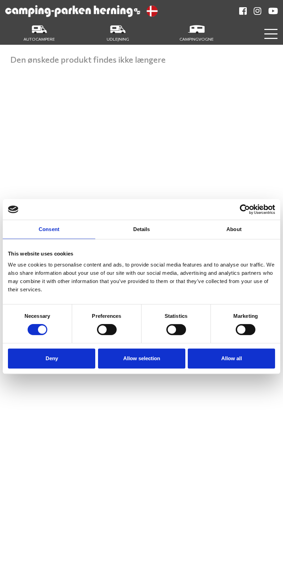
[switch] (107, 329)
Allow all (231, 358)
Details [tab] (141, 229)
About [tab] (234, 229)
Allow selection (141, 358)
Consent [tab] (49, 229)
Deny (52, 358)
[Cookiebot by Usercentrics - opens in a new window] (245, 209)
